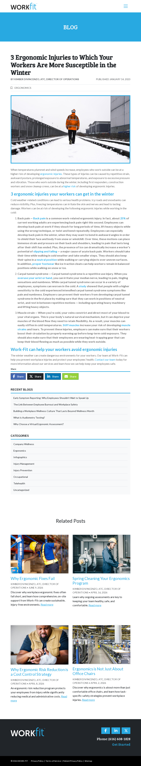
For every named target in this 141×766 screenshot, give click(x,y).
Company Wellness (23, 444)
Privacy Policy (37, 761)
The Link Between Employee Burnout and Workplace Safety (45, 404)
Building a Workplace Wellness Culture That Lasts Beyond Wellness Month (53, 411)
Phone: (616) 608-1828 (113, 738)
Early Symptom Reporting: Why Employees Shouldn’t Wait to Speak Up (51, 397)
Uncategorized (21, 489)
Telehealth (19, 483)
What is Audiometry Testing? (29, 417)
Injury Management (23, 463)
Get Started (121, 744)
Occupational (20, 476)
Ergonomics (23, 87)
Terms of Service (53, 761)
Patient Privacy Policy (73, 761)
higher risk (69, 186)
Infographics (20, 457)
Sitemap (88, 761)
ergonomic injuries (51, 173)
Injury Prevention (22, 470)
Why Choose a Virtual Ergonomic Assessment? (38, 424)
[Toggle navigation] (125, 6)
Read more (47, 604)
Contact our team (105, 359)
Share (20, 376)
